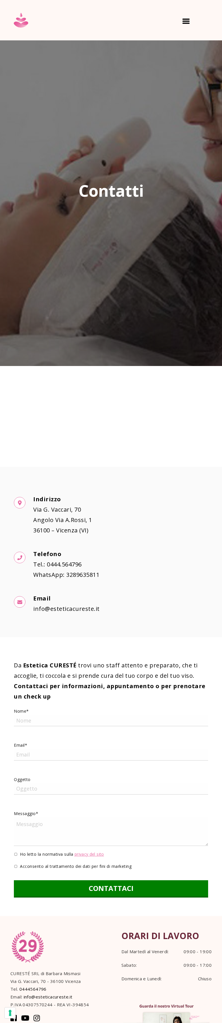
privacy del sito (89, 854)
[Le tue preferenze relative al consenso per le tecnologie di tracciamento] (10, 1012)
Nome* (21, 711)
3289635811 (82, 575)
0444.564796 (64, 564)
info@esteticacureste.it (48, 997)
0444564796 (33, 989)
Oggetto (22, 779)
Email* (20, 745)
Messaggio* (26, 813)
